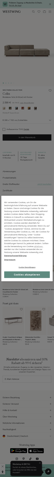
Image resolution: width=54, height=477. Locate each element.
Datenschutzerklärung (15, 255)
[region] (27, 238)
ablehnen (38, 246)
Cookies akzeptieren (27, 274)
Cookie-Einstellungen (27, 267)
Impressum (9, 259)
